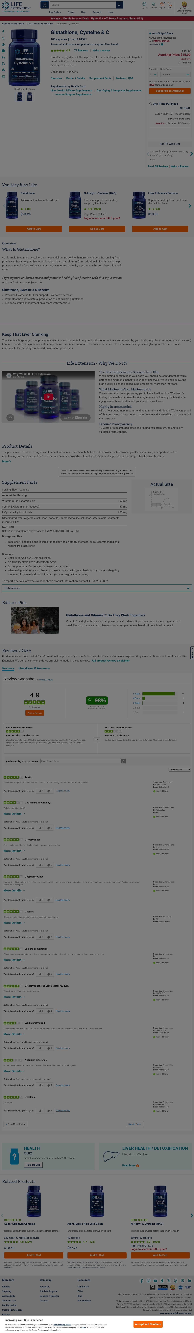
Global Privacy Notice (62, 1324)
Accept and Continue (148, 1324)
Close (83, 1327)
